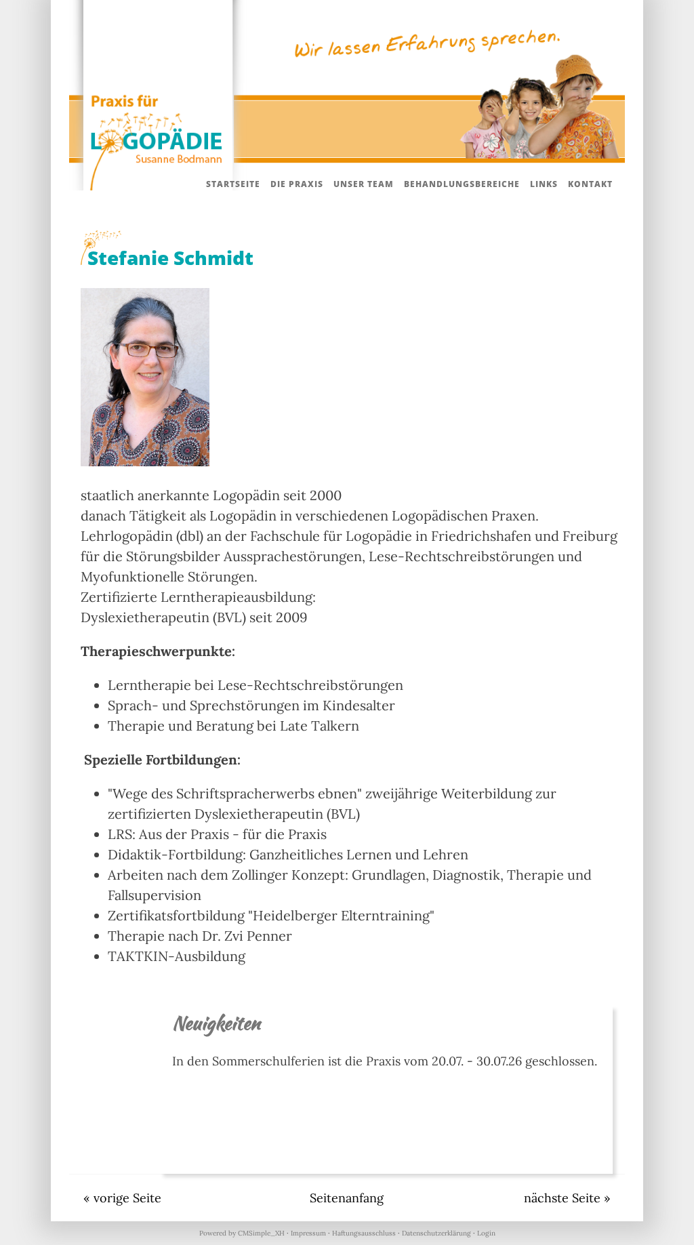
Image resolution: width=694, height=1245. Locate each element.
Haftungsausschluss (364, 1233)
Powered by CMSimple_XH (242, 1233)
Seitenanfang (347, 1198)
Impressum (308, 1233)
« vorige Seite (122, 1198)
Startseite (233, 184)
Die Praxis (296, 184)
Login (486, 1233)
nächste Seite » (567, 1198)
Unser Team (363, 184)
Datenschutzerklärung (436, 1233)
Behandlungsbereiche (462, 184)
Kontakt (590, 184)
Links (544, 184)
